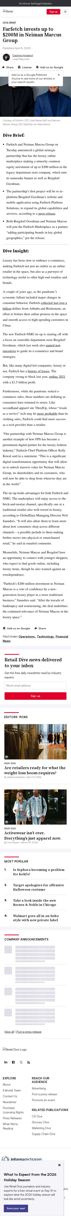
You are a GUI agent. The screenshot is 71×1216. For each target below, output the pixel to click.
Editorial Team (12, 1090)
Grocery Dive (40, 1122)
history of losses (38, 371)
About (7, 1084)
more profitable (47, 413)
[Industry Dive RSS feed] (28, 1062)
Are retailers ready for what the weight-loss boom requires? (35, 770)
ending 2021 (57, 376)
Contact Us (10, 1096)
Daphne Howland (23, 55)
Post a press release (29, 1032)
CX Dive (37, 1116)
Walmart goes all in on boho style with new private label (36, 918)
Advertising (39, 1088)
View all (9, 1032)
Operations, (27, 636)
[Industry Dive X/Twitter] (21, 1062)
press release (46, 213)
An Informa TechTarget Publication (35, 3)
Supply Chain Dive (43, 1134)
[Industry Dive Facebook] (13, 1062)
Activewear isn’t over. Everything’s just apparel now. (33, 835)
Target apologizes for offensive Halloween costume (38, 887)
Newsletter (9, 1102)
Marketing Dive (41, 1128)
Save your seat (16, 1208)
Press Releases (12, 1118)
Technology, (46, 636)
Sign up (54, 11)
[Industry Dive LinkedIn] (5, 1062)
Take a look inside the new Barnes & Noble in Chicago (34, 902)
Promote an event (43, 1100)
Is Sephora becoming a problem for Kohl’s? (39, 872)
